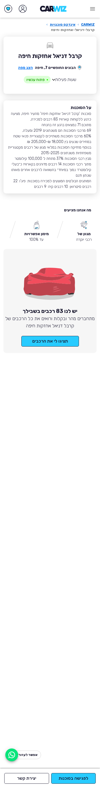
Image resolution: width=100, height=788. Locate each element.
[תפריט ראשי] (92, 8)
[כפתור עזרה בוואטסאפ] (11, 754)
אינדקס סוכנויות (62, 24)
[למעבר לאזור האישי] (23, 9)
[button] (50, 80)
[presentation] (37, 79)
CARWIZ (88, 24)
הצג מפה (25, 67)
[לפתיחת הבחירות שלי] (8, 9)
